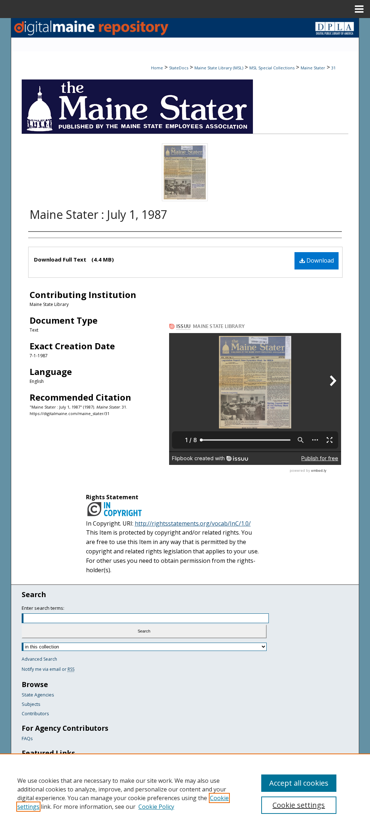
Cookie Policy (156, 807)
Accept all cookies (298, 783)
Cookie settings (298, 805)
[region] (185, 793)
